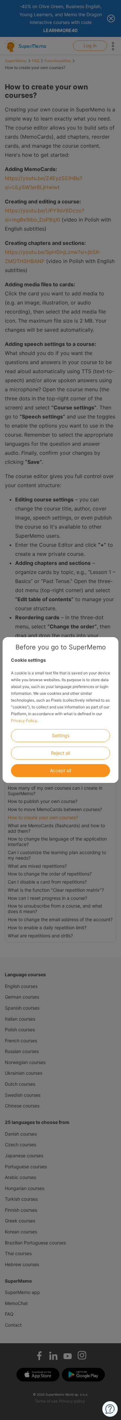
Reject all (60, 753)
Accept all (60, 770)
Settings (60, 735)
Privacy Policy (24, 720)
